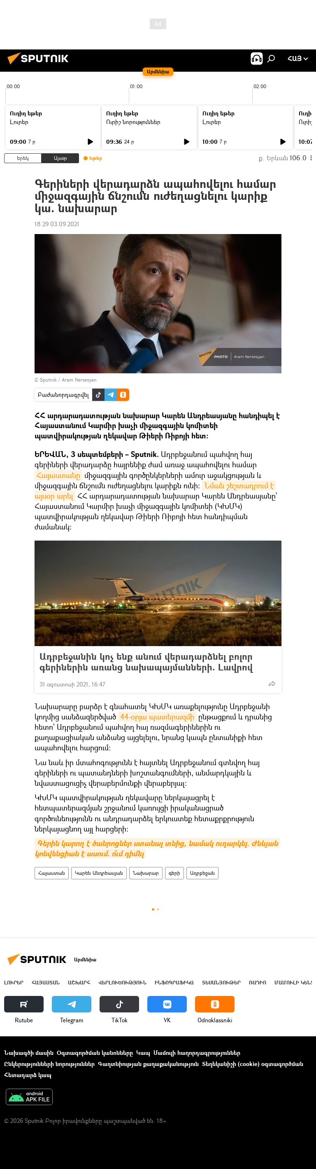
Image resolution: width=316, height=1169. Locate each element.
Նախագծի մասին (28, 1053)
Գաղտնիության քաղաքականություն (148, 1064)
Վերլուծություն (122, 982)
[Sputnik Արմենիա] (40, 65)
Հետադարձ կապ (27, 1075)
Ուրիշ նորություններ (133, 122)
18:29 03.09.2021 (57, 224)
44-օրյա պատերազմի (157, 717)
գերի (174, 872)
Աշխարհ (79, 982)
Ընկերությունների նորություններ (49, 1064)
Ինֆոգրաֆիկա (174, 982)
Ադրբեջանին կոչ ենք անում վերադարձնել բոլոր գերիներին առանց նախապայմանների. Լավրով (146, 661)
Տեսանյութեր (221, 982)
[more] (272, 683)
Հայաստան (51, 872)
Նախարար (146, 872)
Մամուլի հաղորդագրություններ (196, 1053)
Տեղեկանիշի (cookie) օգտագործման (252, 1064)
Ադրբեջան (202, 872)
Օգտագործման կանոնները (95, 1053)
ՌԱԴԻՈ (257, 982)
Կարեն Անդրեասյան (99, 872)
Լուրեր (19, 122)
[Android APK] (29, 1098)
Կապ (143, 1053)
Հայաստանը (58, 475)
